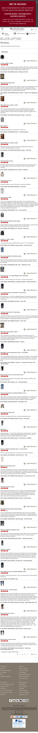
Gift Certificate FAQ (5, 676)
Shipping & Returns (5, 670)
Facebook (10, 700)
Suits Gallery (22, 672)
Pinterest (24, 700)
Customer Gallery (24, 670)
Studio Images (23, 668)
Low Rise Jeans (23, 678)
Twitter (17, 700)
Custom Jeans (10, 14)
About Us (2, 668)
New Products (23, 682)
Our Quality (3, 672)
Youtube (14, 700)
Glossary (2, 694)
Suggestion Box (23, 694)
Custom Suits (24, 14)
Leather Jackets (18, 16)
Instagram (27, 700)
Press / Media (23, 686)
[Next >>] (33, 654)
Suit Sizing (3, 688)
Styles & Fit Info (4, 686)
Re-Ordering (3, 682)
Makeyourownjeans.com (21, 714)
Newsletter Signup (19, 706)
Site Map (21, 688)
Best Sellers (22, 684)
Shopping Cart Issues (6, 692)
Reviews (21, 666)
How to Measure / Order (7, 684)
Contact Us (3, 666)
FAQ (1, 674)
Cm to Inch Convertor (6, 690)
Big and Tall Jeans (24, 676)
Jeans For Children (24, 692)
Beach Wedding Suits (25, 674)
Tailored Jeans (23, 690)
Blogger (20, 700)
